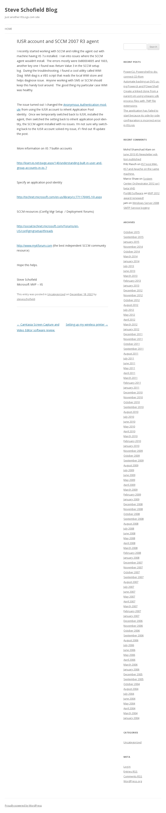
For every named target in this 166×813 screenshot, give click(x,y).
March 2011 (130, 378)
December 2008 (133, 504)
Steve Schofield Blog (31, 9)
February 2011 (132, 383)
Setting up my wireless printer (87, 324)
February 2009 (132, 494)
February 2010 (132, 441)
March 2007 (130, 606)
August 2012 (130, 305)
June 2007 (129, 592)
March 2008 (130, 548)
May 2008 (129, 538)
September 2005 (133, 679)
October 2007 (131, 572)
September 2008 (133, 519)
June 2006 (129, 650)
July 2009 (128, 470)
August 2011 (130, 353)
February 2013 (132, 280)
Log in (127, 766)
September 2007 (133, 577)
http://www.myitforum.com (34, 245)
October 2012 (131, 300)
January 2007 (131, 616)
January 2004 (131, 718)
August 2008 (130, 523)
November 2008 (133, 509)
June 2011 (129, 363)
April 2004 (129, 708)
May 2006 (129, 655)
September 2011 (133, 349)
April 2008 (129, 543)
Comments (132, 776)
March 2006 (130, 664)
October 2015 (131, 232)
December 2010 (133, 392)
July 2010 (128, 417)
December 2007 (133, 562)
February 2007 (132, 611)
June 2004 (129, 698)
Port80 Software (133, 193)
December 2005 (133, 674)
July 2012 (128, 310)
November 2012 (133, 295)
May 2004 (129, 703)
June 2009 (129, 475)
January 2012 (131, 329)
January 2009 (131, 499)
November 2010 (133, 397)
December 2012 (133, 290)
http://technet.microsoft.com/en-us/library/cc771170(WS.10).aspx (59, 197)
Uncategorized (56, 294)
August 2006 (130, 640)
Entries (130, 771)
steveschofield (26, 299)
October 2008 (131, 514)
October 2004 (131, 684)
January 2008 (131, 557)
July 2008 (128, 528)
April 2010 (129, 431)
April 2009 (129, 485)
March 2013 (130, 276)
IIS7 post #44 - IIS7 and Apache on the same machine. (141, 169)
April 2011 (129, 373)
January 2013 (131, 285)
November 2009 (133, 451)
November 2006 (133, 626)
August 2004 (130, 689)
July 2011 (128, 358)
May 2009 (129, 480)
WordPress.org (132, 781)
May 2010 (129, 426)
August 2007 (130, 582)
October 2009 (131, 455)
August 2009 (130, 465)
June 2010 (129, 421)
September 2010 (133, 407)
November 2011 (133, 339)
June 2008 (129, 533)
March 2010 (130, 436)
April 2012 (129, 319)
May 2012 (129, 314)
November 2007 (133, 567)
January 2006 (131, 669)
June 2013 (129, 271)
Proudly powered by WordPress (23, 805)
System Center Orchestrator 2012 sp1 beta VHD (141, 183)
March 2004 (130, 713)
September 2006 (133, 635)
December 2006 (133, 621)
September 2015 (133, 237)
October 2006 (131, 630)
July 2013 (128, 266)
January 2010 (131, 446)
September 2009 (133, 460)
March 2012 (130, 324)
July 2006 (128, 645)
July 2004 (128, 694)
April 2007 (129, 601)
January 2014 (131, 261)
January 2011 (131, 387)
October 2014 (131, 251)
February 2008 (132, 553)
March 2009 (130, 489)
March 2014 (130, 256)
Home (8, 29)
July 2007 (128, 587)
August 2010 (130, 412)
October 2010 (131, 402)
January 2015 (131, 242)
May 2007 (129, 596)
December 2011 (133, 334)
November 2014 (133, 246)
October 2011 (131, 344)
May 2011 (129, 368)
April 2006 (129, 660)
